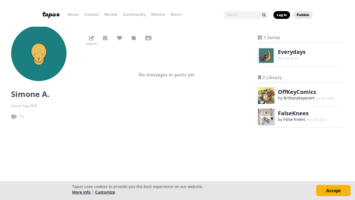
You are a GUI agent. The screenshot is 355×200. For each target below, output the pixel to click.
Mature (158, 14)
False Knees (294, 119)
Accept (333, 191)
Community (134, 14)
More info (81, 192)
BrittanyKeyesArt (299, 98)
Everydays (292, 52)
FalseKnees (293, 113)
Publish (303, 15)
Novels (110, 14)
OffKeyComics (297, 92)
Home (72, 14)
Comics (91, 14)
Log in (282, 15)
